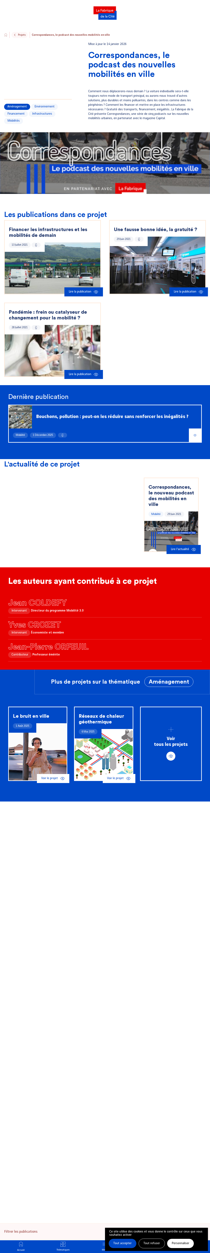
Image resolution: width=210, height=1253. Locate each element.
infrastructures (42, 113)
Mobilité (20, 435)
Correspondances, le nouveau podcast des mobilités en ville (171, 496)
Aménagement (17, 106)
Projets (22, 34)
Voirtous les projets (171, 741)
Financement (16, 113)
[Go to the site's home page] (5, 35)
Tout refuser (151, 1243)
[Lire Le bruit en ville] (38, 751)
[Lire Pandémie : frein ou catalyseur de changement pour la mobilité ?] (52, 350)
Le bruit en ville (31, 716)
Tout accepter (122, 1243)
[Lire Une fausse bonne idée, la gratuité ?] (157, 265)
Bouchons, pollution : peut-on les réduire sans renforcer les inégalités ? (112, 416)
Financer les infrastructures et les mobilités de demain (48, 232)
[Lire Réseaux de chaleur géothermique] (103, 754)
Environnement (44, 106)
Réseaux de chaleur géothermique (101, 719)
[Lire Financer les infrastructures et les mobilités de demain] (52, 268)
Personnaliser (180, 1243)
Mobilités (13, 120)
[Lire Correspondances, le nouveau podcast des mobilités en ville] (171, 531)
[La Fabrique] (105, 12)
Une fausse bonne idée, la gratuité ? (155, 229)
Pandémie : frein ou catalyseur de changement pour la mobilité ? (48, 315)
